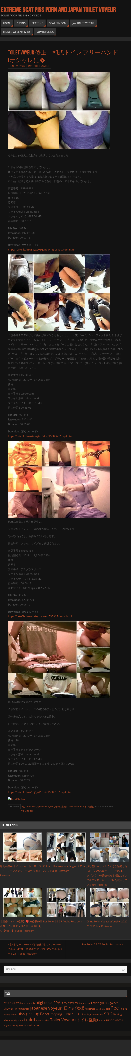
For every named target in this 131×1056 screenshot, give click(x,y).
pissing (32, 1013)
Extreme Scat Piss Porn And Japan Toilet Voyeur (58, 9)
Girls (107, 1003)
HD (15, 1008)
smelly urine (17, 1020)
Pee (115, 1007)
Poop (44, 1013)
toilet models (42, 1020)
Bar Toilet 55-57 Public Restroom (62, 921)
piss (21, 1013)
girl (102, 1003)
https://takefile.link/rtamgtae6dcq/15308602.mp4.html (40, 436)
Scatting (86, 1014)
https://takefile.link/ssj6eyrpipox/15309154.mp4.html (40, 616)
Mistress (90, 1008)
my (103, 1009)
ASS (17, 1003)
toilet (29, 1019)
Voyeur (7, 1025)
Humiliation (24, 1008)
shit (108, 1013)
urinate (102, 1020)
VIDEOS (119, 1020)
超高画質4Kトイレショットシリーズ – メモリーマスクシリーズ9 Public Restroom (20, 870)
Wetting (15, 1025)
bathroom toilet (28, 1003)
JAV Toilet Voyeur (38, 66)
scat (76, 1013)
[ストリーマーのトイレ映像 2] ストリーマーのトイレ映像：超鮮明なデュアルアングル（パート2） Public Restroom (35, 949)
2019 (6, 1003)
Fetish (95, 1003)
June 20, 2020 (17, 66)
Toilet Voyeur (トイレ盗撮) (81, 806)
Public (67, 1014)
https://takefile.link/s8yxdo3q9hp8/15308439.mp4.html (41, 249)
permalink (27, 811)
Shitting (117, 1014)
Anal (12, 1003)
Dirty (64, 1003)
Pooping (56, 1014)
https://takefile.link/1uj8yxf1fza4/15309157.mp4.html (40, 792)
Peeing (123, 1008)
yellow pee (34, 1025)
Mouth (98, 1009)
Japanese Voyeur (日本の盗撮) (52, 806)
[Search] (123, 970)
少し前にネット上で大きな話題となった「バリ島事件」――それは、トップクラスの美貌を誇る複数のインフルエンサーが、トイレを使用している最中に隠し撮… (106, 875)
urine (110, 1020)
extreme (73, 1003)
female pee (84, 1003)
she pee (99, 1014)
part (108, 1008)
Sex (93, 1014)
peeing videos (10, 1014)
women (23, 1025)
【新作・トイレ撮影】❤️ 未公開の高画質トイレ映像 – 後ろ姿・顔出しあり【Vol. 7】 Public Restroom (21, 926)
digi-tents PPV (28, 806)
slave (7, 1020)
